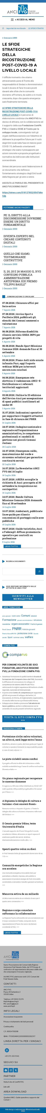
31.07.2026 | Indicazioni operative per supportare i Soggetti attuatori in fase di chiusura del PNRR (22, 416)
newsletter (6, 624)
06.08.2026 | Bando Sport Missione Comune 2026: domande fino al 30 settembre (22, 349)
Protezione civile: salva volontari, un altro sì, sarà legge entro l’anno (22, 738)
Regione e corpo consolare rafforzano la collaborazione (19, 912)
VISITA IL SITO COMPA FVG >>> (23, 719)
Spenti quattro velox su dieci (19, 849)
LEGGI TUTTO (11, 546)
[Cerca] (39, 571)
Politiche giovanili (28, 629)
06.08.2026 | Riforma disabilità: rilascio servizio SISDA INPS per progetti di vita (21, 334)
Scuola (35, 634)
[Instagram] (11, 1070)
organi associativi (20, 624)
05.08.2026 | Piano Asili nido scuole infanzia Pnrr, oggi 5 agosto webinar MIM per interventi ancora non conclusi (22, 365)
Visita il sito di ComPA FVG (14, 1082)
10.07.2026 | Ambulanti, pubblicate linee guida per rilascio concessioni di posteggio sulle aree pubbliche (23, 516)
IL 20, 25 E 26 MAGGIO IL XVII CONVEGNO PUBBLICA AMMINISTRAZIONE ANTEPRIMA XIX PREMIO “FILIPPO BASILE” (22, 278)
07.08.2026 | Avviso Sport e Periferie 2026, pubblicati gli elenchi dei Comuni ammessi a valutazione (20, 318)
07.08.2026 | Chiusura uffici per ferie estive (20, 304)
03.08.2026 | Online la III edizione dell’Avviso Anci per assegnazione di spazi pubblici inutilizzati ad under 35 (22, 400)
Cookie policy (9, 1026)
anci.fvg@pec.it (12, 1004)
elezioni (34, 616)
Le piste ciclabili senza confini (20, 758)
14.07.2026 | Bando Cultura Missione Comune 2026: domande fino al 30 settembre (22, 500)
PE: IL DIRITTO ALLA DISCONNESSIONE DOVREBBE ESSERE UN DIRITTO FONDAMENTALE (22, 220)
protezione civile (25, 633)
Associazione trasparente (13, 1017)
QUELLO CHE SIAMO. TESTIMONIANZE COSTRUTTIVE (17, 257)
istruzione (38, 620)
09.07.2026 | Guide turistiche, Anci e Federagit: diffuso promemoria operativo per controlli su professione (22, 533)
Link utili (7, 1087)
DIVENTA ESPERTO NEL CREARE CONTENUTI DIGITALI (19, 239)
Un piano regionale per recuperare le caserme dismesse (22, 780)
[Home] (3, 28)
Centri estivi (16, 616)
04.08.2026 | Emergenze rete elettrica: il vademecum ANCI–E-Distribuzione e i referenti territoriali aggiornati (21, 382)
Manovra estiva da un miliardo (20, 893)
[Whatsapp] (7, 1050)
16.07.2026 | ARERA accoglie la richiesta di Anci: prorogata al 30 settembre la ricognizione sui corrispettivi (21, 484)
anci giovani (6, 616)
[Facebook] (6, 1070)
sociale (4, 637)
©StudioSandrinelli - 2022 (31, 1110)
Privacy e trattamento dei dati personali (18, 1022)
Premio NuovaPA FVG (9, 634)
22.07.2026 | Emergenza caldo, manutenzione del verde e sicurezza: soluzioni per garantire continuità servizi (22, 455)
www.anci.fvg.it (9, 1006)
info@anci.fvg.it (13, 1001)
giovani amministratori (25, 620)
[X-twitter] (16, 1070)
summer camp (18, 637)
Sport (10, 637)
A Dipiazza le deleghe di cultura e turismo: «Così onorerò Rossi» (21, 802)
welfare (29, 637)
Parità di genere (36, 624)
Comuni (25, 615)
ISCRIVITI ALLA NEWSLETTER (23, 597)
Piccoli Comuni (6, 629)
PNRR (16, 629)
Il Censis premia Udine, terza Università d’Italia (19, 825)
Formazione (9, 619)
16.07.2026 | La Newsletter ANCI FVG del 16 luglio (20, 470)
